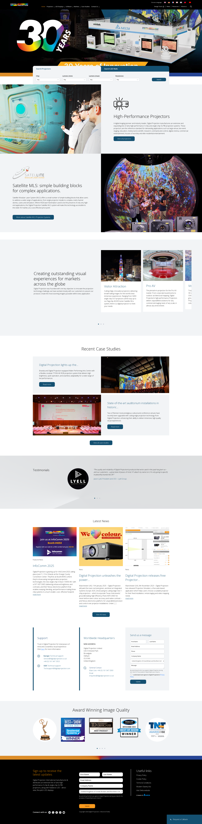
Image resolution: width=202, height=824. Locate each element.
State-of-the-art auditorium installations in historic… (133, 405)
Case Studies (85, 6)
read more (37, 594)
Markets (76, 6)
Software (69, 6)
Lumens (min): (67, 76)
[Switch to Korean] (181, 2)
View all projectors (124, 139)
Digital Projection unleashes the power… (100, 577)
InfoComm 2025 (43, 566)
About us (184, 6)
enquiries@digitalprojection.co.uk (101, 676)
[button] (98, 324)
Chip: (38, 76)
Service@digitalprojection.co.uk (55, 658)
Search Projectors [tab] (43, 69)
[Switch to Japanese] (177, 2)
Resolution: (120, 76)
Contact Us (94, 6)
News (168, 6)
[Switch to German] (169, 2)
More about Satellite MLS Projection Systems (33, 217)
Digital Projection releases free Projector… (145, 577)
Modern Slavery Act (143, 786)
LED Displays (59, 6)
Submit (138, 682)
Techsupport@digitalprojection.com (57, 668)
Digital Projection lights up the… (58, 365)
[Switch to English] (165, 2)
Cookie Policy (141, 779)
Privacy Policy (141, 775)
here (43, 649)
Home (43, 6)
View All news (101, 614)
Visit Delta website (143, 790)
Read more (47, 384)
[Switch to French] (173, 2)
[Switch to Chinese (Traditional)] (184, 2)
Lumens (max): (94, 76)
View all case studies (101, 443)
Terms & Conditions (143, 783)
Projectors (50, 6)
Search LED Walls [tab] (111, 69)
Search (159, 80)
